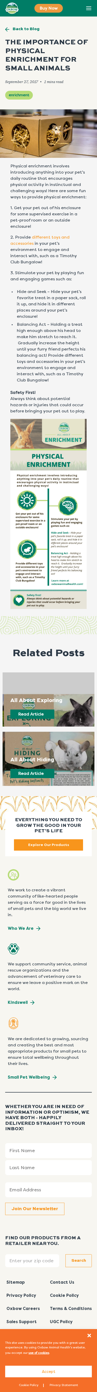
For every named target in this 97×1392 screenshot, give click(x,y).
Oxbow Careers (23, 1308)
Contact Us (62, 1282)
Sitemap (15, 1282)
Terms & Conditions (71, 1308)
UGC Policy (61, 1321)
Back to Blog (26, 29)
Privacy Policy (21, 1295)
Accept (48, 1371)
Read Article (31, 714)
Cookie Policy (29, 1385)
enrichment (19, 95)
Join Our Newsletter (35, 1209)
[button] (89, 1335)
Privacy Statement (64, 1385)
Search (77, 8)
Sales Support (21, 1321)
